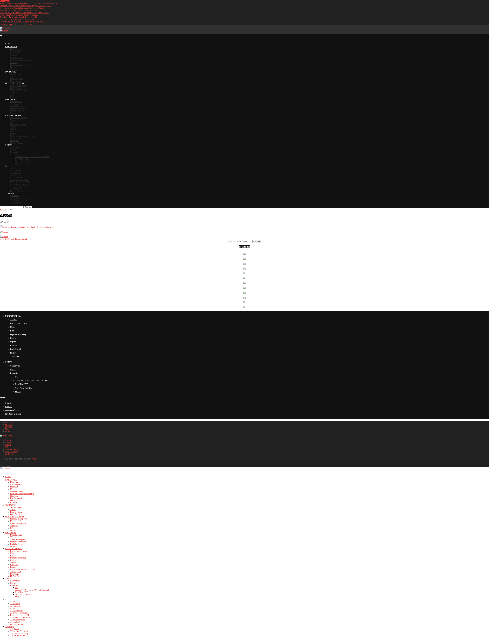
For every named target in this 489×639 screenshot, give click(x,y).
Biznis (12, 122)
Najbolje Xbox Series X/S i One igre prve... (17, 19)
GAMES (8, 145)
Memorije (14, 63)
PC (16, 154)
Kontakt (8, 406)
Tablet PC (14, 92)
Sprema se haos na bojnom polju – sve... (16, 24)
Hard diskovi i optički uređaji (22, 60)
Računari (13, 69)
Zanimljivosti (15, 138)
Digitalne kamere (17, 111)
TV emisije (9, 193)
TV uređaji (14, 104)
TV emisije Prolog (17, 202)
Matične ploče (16, 51)
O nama (8, 403)
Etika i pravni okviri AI (19, 182)
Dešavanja (14, 140)
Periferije (13, 67)
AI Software (15, 170)
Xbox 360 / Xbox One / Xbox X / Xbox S (32, 157)
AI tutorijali (14, 175)
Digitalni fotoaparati (18, 108)
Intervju (13, 134)
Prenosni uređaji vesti (18, 85)
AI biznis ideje (16, 189)
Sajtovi (13, 129)
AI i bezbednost (16, 177)
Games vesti (15, 147)
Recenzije (14, 152)
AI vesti (13, 168)
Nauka (13, 120)
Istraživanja (14, 131)
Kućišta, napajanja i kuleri (20, 65)
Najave (13, 150)
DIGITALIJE (10, 99)
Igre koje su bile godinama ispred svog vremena (19, 10)
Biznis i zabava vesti (18, 118)
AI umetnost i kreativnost (20, 184)
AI (6, 166)
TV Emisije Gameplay (19, 200)
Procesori (14, 53)
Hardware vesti (16, 49)
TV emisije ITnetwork (19, 198)
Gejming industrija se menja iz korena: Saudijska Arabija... (23, 22)
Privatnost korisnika (13, 414)
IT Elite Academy (17, 143)
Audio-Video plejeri (18, 106)
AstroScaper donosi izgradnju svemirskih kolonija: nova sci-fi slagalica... (29, 3)
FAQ (7, 447)
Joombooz (36, 459)
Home (2, 209)
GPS (12, 95)
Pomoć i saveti (16, 81)
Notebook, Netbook (18, 90)
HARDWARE (11, 46)
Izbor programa (16, 79)
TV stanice (14, 196)
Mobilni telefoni (16, 88)
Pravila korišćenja (12, 410)
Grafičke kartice (16, 58)
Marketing (8, 442)
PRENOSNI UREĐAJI (14, 83)
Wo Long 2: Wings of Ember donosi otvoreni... (19, 15)
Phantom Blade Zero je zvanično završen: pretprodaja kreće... (24, 12)
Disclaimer (9, 454)
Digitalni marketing (18, 124)
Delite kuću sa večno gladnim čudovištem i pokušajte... (22, 8)
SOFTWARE (10, 72)
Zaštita (13, 76)
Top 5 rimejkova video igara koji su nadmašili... (19, 17)
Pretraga (28, 207)
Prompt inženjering (17, 191)
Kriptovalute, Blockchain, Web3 (23, 136)
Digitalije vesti (16, 102)
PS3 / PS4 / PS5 (21, 159)
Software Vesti (16, 74)
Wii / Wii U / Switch (23, 161)
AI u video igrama (17, 186)
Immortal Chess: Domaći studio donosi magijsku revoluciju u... (25, 6)
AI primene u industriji (19, 179)
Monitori (13, 56)
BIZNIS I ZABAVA (13, 115)
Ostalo (12, 97)
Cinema (13, 127)
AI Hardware (15, 173)
